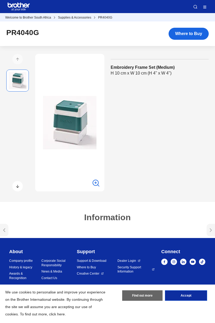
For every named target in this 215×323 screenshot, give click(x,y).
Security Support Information (129, 269)
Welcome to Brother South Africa (28, 17)
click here (57, 314)
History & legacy (20, 267)
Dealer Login (126, 261)
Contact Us (49, 278)
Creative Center (88, 273)
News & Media (51, 271)
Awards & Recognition (17, 276)
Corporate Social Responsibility (53, 263)
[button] (17, 59)
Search (195, 7)
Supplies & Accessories (74, 17)
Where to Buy (188, 33)
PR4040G (105, 17)
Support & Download (91, 261)
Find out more (142, 295)
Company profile (21, 261)
